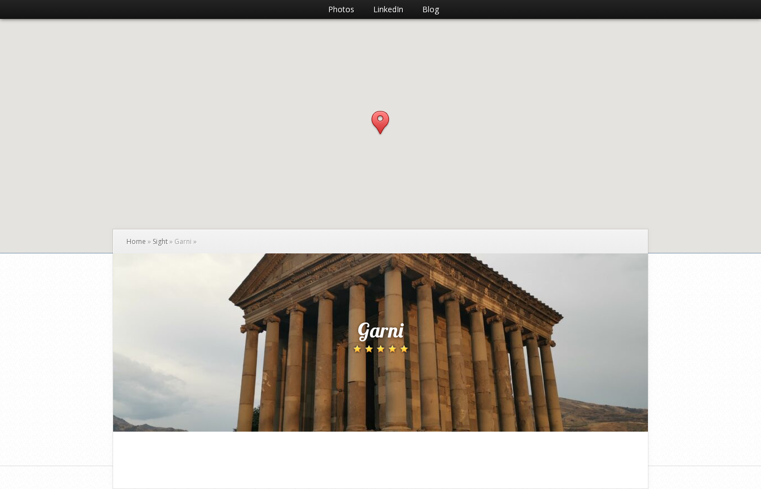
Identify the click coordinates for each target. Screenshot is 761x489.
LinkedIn (388, 9)
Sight (160, 241)
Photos (341, 9)
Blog (430, 9)
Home (136, 241)
